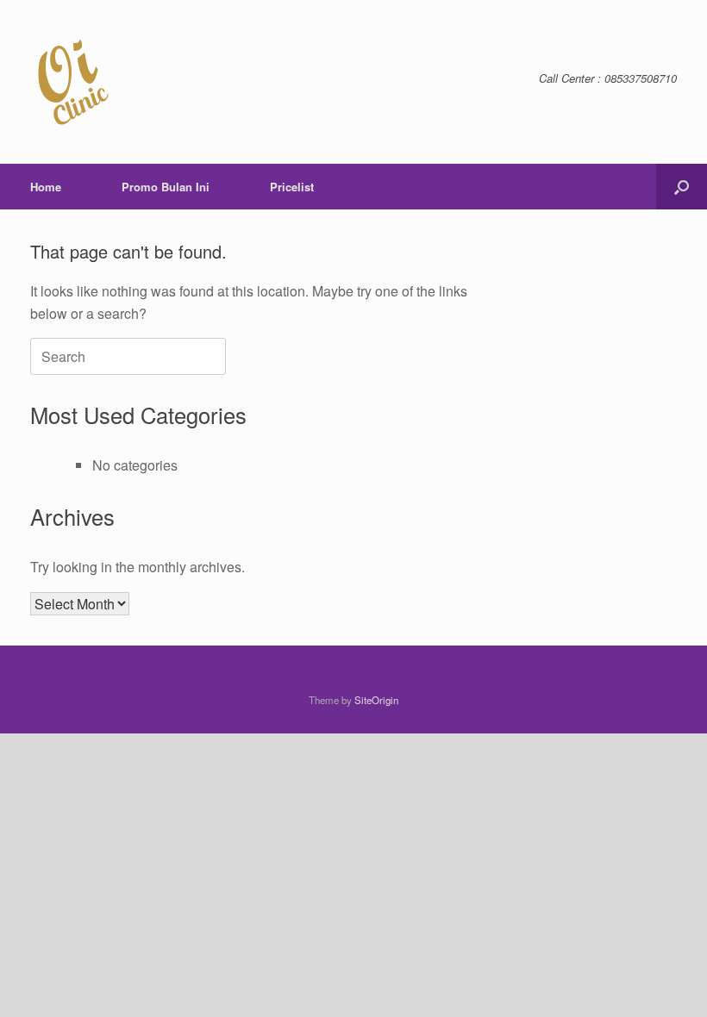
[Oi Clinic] (73, 82)
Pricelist (292, 186)
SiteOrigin (376, 700)
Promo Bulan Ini (166, 186)
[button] (681, 186)
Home (45, 186)
